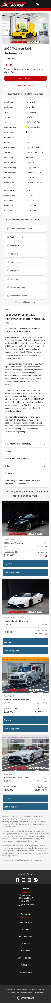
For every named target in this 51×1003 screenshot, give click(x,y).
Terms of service (25, 972)
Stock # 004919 (9, 774)
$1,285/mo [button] (41, 788)
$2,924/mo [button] (41, 710)
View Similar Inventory (25, 85)
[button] (38, 4)
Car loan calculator (25, 957)
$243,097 (9, 632)
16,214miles (42, 702)
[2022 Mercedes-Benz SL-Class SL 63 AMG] (25, 753)
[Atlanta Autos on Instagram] (29, 880)
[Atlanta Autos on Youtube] (22, 880)
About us (25, 929)
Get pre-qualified (25, 936)
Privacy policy (25, 964)
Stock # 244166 (9, 539)
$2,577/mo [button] (41, 554)
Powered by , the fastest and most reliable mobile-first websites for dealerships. (25, 991)
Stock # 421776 (9, 696)
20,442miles (42, 781)
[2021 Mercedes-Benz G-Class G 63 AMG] (25, 675)
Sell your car (26, 943)
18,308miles (42, 624)
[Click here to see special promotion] (25, 9)
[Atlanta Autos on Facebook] (16, 880)
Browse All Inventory (26, 78)
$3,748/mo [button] (41, 632)
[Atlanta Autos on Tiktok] (35, 880)
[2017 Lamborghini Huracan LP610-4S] (25, 597)
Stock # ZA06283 (9, 618)
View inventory (25, 922)
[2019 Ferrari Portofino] (25, 518)
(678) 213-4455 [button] (27, 904)
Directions (25, 950)
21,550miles (42, 546)
